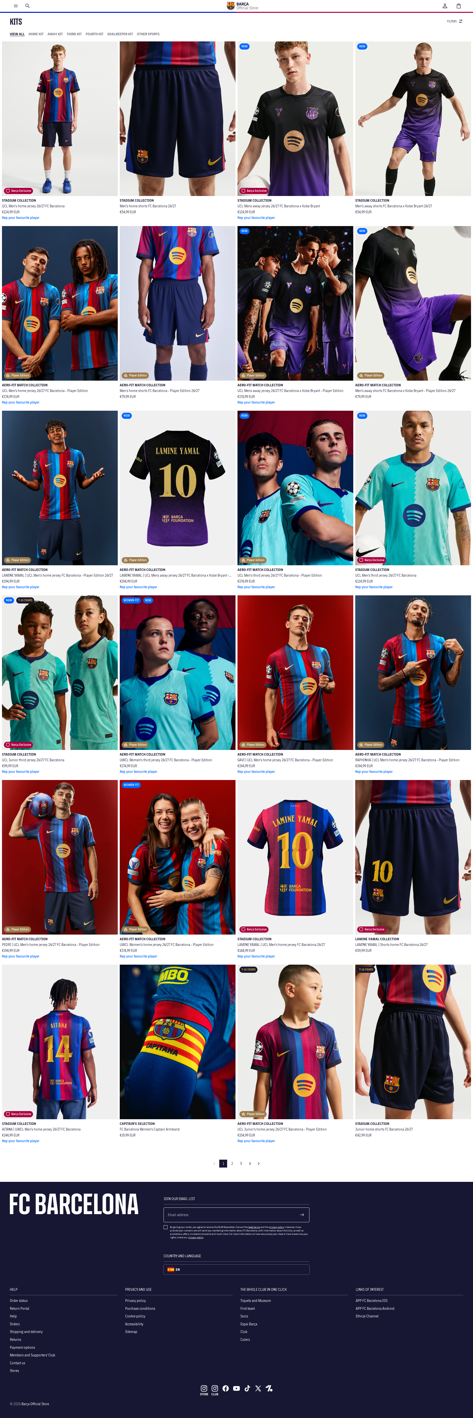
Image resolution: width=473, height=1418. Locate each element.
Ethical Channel (367, 1316)
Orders (15, 1324)
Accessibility (134, 1324)
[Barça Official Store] (242, 6)
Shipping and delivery (26, 1331)
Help (13, 1316)
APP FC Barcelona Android (375, 1308)
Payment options (22, 1347)
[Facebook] (226, 1388)
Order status (19, 1300)
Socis (244, 1316)
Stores (14, 1370)
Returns (15, 1339)
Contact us (17, 1363)
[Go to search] (28, 6)
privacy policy (276, 1226)
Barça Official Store (35, 1404)
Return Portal (19, 1308)
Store (204, 1394)
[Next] (258, 1163)
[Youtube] (236, 1388)
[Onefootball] (269, 1388)
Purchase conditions (140, 1308)
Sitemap (131, 1331)
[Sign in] (445, 6)
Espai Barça (248, 1324)
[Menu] (16, 6)
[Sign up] (302, 1215)
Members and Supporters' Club (32, 1355)
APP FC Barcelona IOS (372, 1300)
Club (243, 1331)
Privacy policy (135, 1300)
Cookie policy (135, 1316)
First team (247, 1308)
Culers (245, 1339)
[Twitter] (258, 1388)
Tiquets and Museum (255, 1300)
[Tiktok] (247, 1388)
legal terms (254, 1226)
